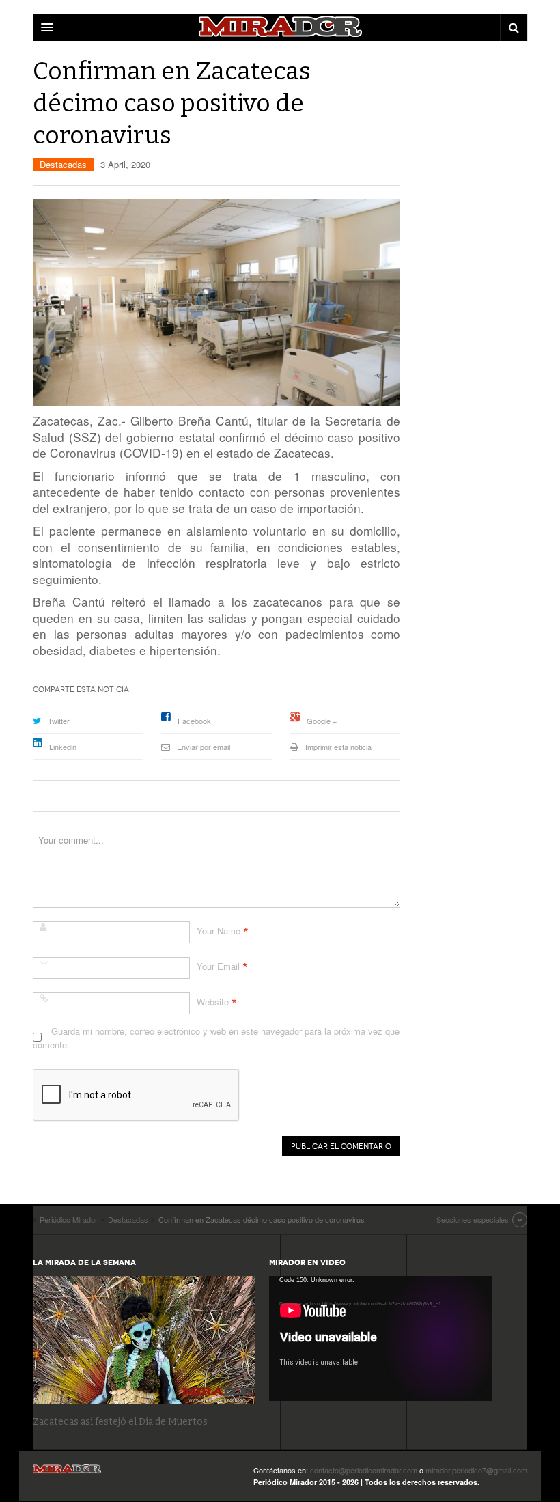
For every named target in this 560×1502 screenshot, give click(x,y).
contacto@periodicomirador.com (363, 1469)
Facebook (194, 720)
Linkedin (62, 746)
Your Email (218, 966)
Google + (322, 720)
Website (213, 1001)
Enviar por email (203, 746)
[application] (380, 1338)
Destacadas (63, 164)
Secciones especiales (472, 1219)
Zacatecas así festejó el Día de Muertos (120, 1422)
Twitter (59, 720)
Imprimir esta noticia (338, 746)
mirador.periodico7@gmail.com (476, 1469)
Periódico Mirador (67, 1473)
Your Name (218, 930)
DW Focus (280, 27)
